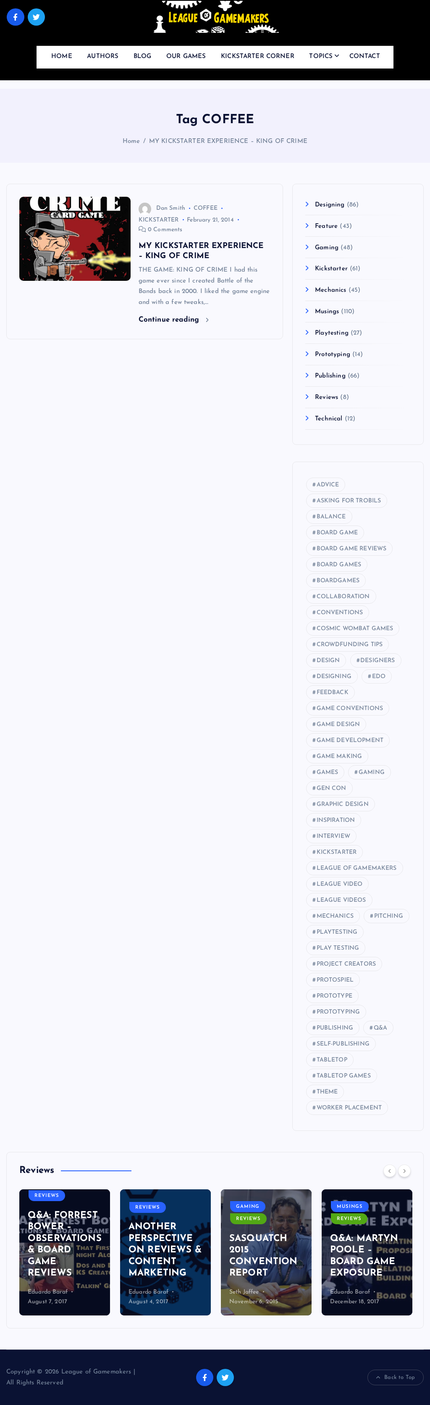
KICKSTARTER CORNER (257, 56)
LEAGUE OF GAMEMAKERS (357, 868)
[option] (64, 1252)
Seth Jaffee (244, 1292)
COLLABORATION (343, 597)
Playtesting (332, 333)
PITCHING (388, 916)
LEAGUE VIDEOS (341, 900)
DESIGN (328, 661)
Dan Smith (170, 208)
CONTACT (364, 56)
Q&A (380, 1028)
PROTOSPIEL (335, 980)
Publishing (330, 376)
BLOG (143, 56)
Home (131, 141)
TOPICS (321, 56)
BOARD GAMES (339, 565)
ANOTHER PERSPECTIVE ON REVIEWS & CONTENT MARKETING (165, 1250)
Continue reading (170, 319)
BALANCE (331, 517)
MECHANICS (335, 916)
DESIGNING (334, 676)
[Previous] (389, 1171)
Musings (327, 312)
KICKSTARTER (159, 220)
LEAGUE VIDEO (340, 884)
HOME (61, 56)
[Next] (404, 1171)
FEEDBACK (333, 692)
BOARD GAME (337, 533)
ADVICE (328, 485)
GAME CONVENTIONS (350, 708)
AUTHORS (102, 56)
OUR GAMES (186, 56)
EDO (378, 676)
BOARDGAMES (338, 581)
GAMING (372, 772)
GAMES (327, 772)
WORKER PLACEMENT (349, 1108)
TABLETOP (332, 1060)
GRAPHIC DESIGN (343, 804)
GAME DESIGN (338, 724)
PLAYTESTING (337, 932)
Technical (328, 419)
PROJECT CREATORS (346, 964)
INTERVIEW (333, 836)
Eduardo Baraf (48, 1292)
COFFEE (206, 208)
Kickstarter (331, 269)
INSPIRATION (336, 820)
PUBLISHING (335, 1028)
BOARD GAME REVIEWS (352, 549)
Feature (326, 226)
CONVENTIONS (340, 613)
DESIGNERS (377, 661)
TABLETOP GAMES (344, 1076)
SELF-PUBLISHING (343, 1044)
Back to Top (399, 1377)
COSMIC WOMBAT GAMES (355, 629)
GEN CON (331, 788)
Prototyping (332, 354)
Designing (329, 205)
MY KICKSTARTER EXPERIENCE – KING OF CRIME (228, 141)
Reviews (326, 397)
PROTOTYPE (334, 996)
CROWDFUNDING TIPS (350, 645)
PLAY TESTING (338, 948)
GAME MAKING (339, 756)
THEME (327, 1092)
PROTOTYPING (338, 1012)
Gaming (326, 248)
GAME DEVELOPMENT (350, 740)
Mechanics (330, 290)
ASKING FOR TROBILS (349, 501)
